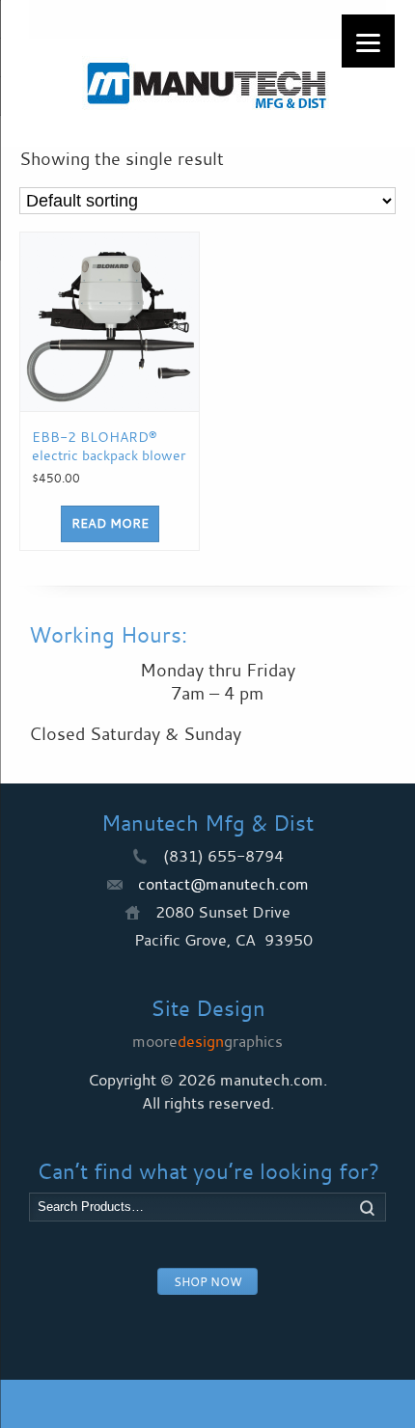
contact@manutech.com (223, 883)
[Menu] (368, 41)
